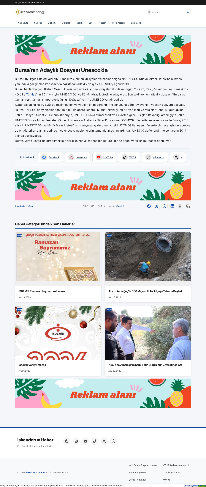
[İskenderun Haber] (29, 12)
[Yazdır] (180, 206)
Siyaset (38, 22)
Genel (31, 206)
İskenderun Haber (35, 439)
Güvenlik (66, 22)
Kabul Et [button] (202, 486)
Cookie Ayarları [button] (191, 486)
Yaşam (102, 22)
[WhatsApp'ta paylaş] (165, 206)
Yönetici (120, 206)
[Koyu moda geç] (142, 12)
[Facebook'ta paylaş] (149, 206)
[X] (104, 441)
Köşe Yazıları (118, 22)
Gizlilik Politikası (172, 472)
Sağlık (79, 22)
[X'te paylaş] (157, 206)
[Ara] (188, 12)
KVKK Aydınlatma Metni (176, 465)
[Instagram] (76, 441)
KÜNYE (166, 479)
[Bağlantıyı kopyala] (188, 206)
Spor (91, 22)
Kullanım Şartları (138, 472)
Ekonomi (52, 22)
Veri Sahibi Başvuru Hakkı (143, 465)
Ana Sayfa (23, 22)
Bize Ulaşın (136, 22)
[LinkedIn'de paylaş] (172, 206)
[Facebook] (66, 441)
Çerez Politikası (137, 479)
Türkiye (31, 94)
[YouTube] (85, 441)
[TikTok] (94, 441)
